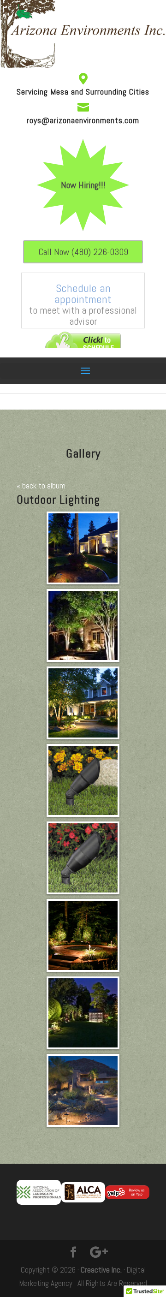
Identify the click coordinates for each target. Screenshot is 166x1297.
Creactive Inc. (101, 1270)
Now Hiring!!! (83, 185)
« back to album (41, 486)
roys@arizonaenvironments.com (83, 120)
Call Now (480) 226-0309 (83, 252)
